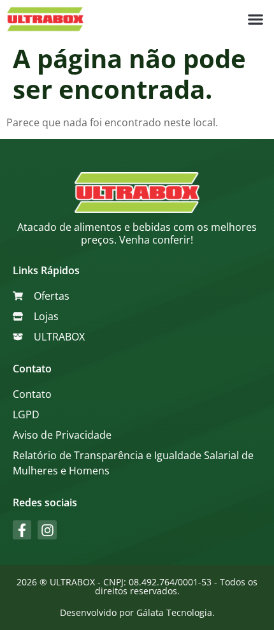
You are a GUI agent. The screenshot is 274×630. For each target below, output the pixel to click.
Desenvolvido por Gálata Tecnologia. (137, 612)
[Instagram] (47, 529)
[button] (255, 19)
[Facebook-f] (22, 529)
